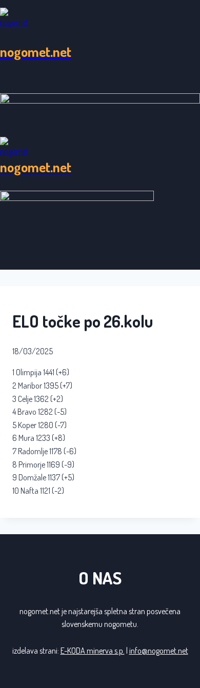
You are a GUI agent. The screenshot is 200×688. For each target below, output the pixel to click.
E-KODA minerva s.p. (93, 650)
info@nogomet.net (158, 650)
